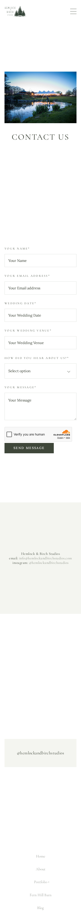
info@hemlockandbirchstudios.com (45, 558)
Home (40, 856)
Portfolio (40, 882)
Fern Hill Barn (41, 895)
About (40, 869)
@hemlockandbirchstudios (49, 562)
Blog (40, 908)
